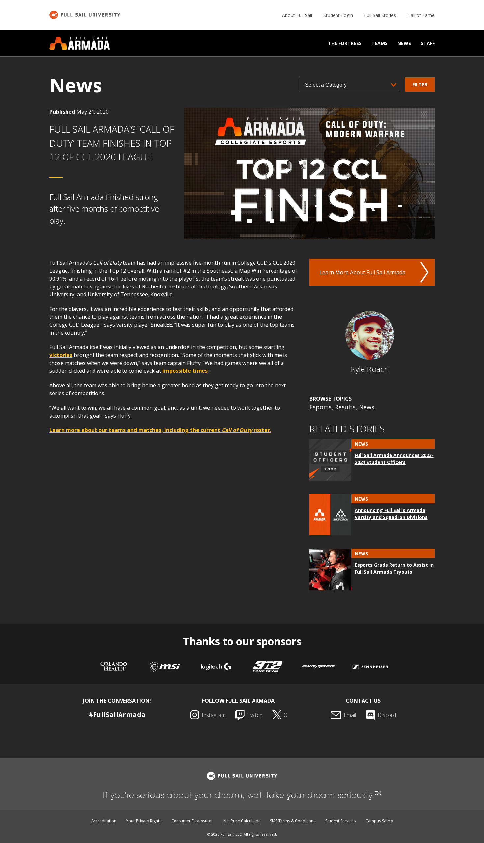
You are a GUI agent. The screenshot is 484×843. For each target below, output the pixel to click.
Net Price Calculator (241, 821)
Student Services (340, 821)
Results (345, 407)
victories (60, 355)
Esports (320, 407)
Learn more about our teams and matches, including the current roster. (160, 430)
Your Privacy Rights (143, 821)
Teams (379, 43)
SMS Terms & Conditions (292, 821)
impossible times (185, 370)
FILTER (419, 84)
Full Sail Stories (380, 15)
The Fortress (345, 43)
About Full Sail (297, 15)
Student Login (338, 15)
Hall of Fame (421, 15)
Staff (428, 43)
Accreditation (103, 821)
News (404, 43)
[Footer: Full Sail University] (242, 776)
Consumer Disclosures (192, 821)
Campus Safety (379, 821)
